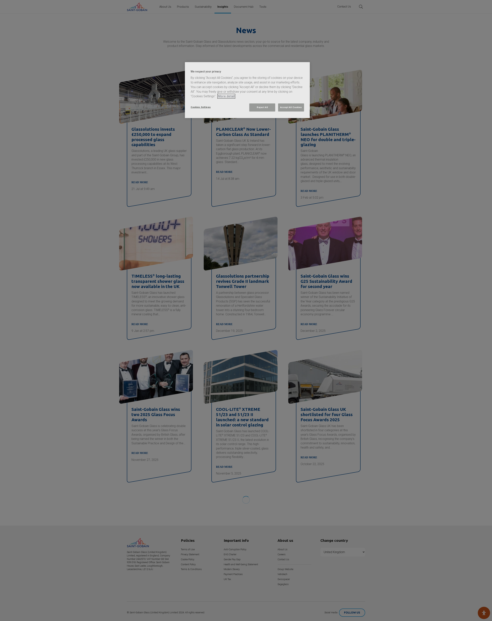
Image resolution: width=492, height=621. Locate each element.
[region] (247, 90)
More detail (226, 96)
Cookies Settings (201, 107)
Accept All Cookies (291, 107)
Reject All (262, 107)
